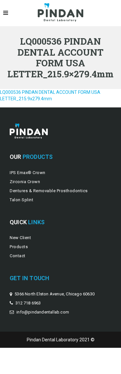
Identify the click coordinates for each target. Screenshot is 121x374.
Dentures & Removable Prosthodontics (49, 190)
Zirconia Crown (25, 181)
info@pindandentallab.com (42, 312)
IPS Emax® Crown (27, 172)
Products (19, 246)
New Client (20, 237)
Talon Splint (21, 199)
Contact (17, 255)
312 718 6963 (28, 303)
